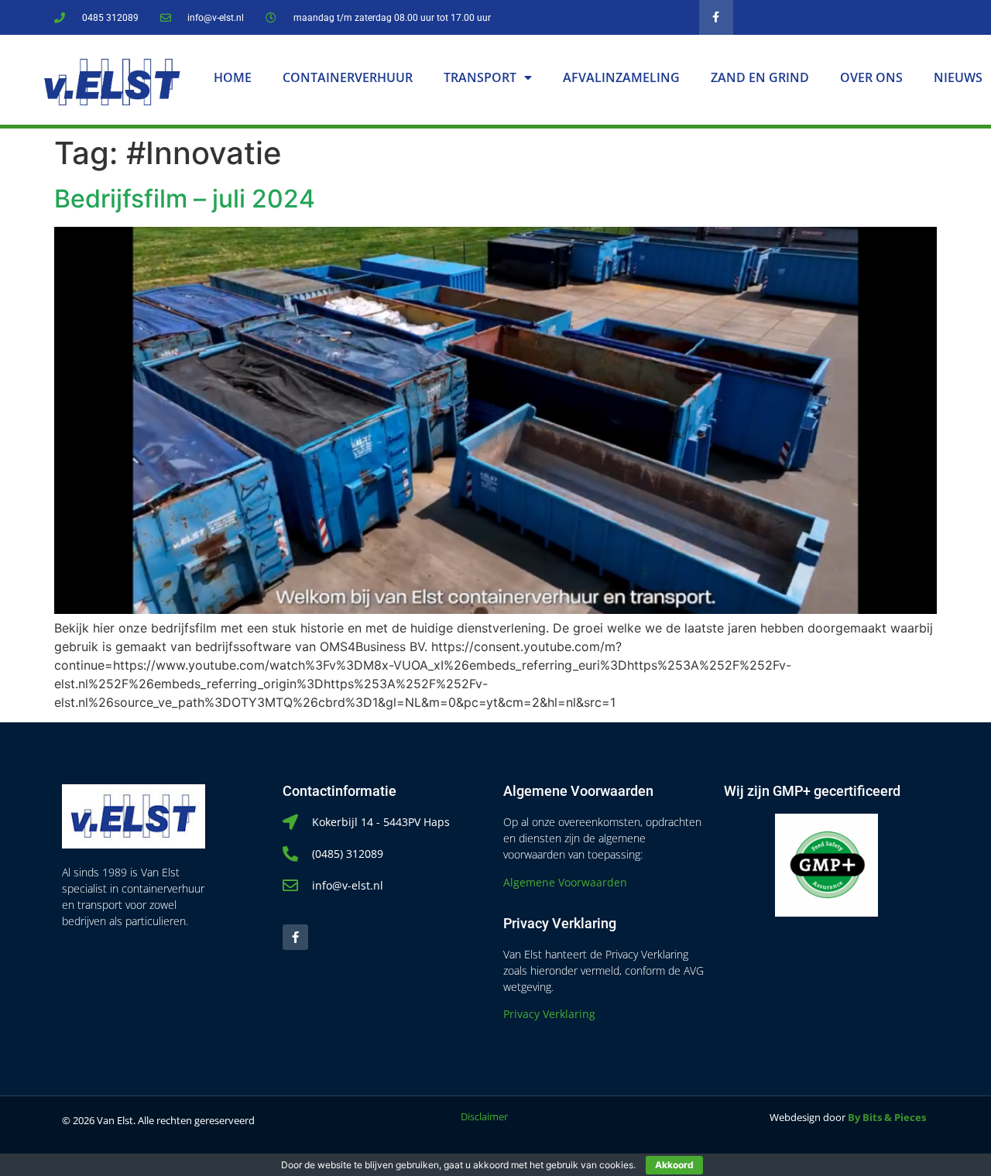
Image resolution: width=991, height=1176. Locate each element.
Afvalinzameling (621, 77)
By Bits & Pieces (887, 1117)
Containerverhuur (348, 77)
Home (233, 77)
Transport (480, 77)
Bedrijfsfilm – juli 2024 (184, 198)
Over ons (871, 77)
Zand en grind (760, 77)
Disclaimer (484, 1116)
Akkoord (674, 1165)
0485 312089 (110, 17)
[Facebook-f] (716, 17)
